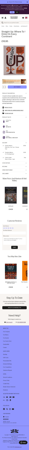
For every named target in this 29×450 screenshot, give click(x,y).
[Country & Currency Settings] (26, 18)
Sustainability (6, 344)
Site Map (5, 354)
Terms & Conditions (7, 377)
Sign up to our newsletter (14, 307)
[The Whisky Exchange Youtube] (13, 409)
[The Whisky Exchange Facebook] (4, 409)
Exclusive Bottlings (7, 364)
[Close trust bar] (27, 2)
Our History (5, 335)
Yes (12, 12)
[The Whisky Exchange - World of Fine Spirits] (14, 18)
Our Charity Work (7, 341)
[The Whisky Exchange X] (7, 409)
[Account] (5, 18)
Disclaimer (5, 173)
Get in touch (9, 322)
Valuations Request (7, 370)
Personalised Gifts (7, 360)
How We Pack (6, 163)
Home (3, 26)
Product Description (8, 93)
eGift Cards (5, 357)
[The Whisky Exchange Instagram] (10, 409)
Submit (14, 247)
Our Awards (6, 338)
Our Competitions (7, 367)
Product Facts (6, 117)
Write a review (6, 236)
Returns (4, 166)
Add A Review (6, 226)
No (17, 12)
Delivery (4, 142)
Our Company (6, 331)
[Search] (2, 22)
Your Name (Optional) (7, 230)
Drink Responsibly (7, 170)
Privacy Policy (6, 380)
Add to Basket (17, 87)
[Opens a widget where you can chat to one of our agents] (23, 443)
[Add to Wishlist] (25, 31)
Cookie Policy (6, 383)
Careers (5, 347)
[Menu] (2, 18)
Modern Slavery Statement (9, 387)
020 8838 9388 (21, 322)
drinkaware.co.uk (18, 447)
